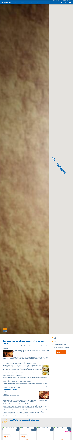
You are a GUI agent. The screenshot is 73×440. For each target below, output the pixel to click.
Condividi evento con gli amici (60, 344)
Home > (4, 337)
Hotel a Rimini (61, 352)
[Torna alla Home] (6, 3)
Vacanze (30, 3)
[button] (52, 158)
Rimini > (7, 337)
